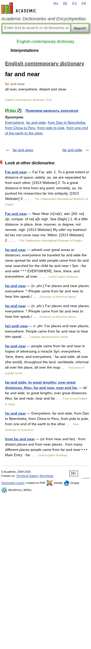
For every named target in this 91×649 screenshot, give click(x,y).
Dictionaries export (12, 482)
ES (74, 4)
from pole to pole (50, 128)
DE (65, 4)
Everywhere (14, 122)
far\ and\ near (16, 326)
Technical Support (27, 475)
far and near (15, 250)
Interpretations (25, 50)
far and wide (36, 122)
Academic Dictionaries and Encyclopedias (43, 18)
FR (84, 4)
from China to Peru (20, 128)
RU (56, 4)
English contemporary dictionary (45, 41)
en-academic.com (19, 8)
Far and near (16, 172)
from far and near (20, 439)
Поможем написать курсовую (52, 110)
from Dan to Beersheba (66, 122)
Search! (80, 28)
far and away (23, 150)
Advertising (46, 475)
